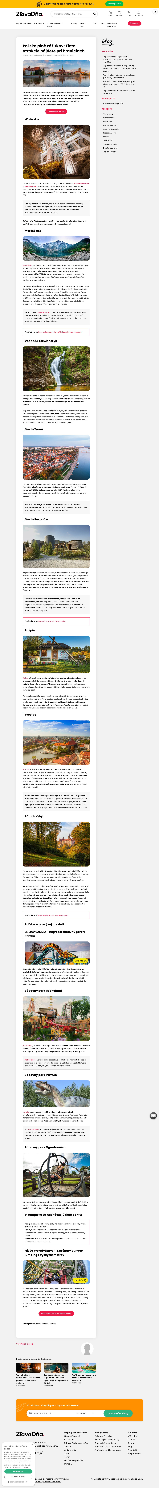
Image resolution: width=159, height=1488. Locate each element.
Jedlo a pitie (83, 24)
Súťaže (106, 136)
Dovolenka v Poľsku (56, 111)
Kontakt (131, 1439)
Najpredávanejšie (23, 23)
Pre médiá (132, 1450)
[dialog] (18, 1464)
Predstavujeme (109, 133)
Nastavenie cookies (52, 1481)
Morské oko (27, 265)
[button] (18, 1482)
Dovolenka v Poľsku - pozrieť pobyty (56, 1313)
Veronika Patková (24, 1343)
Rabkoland (27, 1045)
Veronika (47, 55)
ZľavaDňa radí (109, 152)
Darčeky (135, 23)
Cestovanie (39, 23)
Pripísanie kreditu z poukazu (108, 1450)
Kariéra (131, 1443)
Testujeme (107, 140)
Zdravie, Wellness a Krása (55, 24)
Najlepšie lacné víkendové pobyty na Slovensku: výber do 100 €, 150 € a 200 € (119, 84)
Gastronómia (109, 118)
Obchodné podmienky (105, 1443)
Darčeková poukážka (112, 24)
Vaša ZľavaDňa (110, 144)
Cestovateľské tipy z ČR (113, 103)
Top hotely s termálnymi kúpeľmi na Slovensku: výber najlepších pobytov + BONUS (119, 68)
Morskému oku (44, 312)
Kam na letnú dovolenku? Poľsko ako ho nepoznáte (60, 332)
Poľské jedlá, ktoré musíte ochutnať (53, 915)
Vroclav (26, 769)
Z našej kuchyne (110, 148)
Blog (130, 1446)
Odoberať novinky (118, 1413)
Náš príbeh (133, 1436)
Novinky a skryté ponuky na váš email (52, 1405)
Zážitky (74, 23)
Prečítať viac (25, 1467)
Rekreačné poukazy (104, 1436)
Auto (95, 23)
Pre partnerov (134, 1453)
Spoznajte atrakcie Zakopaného (51, 621)
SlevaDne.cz (136, 1479)
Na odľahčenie (37, 55)
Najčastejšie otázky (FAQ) (107, 1439)
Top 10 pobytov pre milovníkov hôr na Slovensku (119, 92)
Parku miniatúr (33, 1129)
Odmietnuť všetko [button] (18, 1477)
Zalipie (25, 678)
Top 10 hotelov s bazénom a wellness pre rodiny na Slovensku (119, 76)
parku (26, 1112)
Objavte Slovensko (111, 129)
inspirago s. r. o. (37, 1479)
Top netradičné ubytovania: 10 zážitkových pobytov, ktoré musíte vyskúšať (117, 59)
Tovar (102, 23)
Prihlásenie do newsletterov (108, 1446)
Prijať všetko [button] (18, 1471)
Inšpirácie (107, 121)
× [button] (32, 1444)
